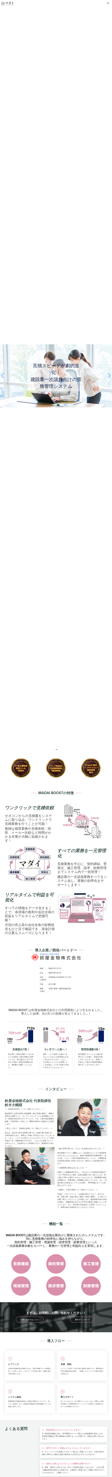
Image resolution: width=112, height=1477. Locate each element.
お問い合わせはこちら (29, 1319)
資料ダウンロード (82, 1319)
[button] (2, 375)
